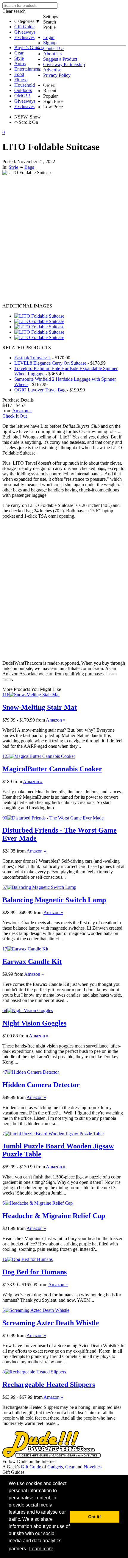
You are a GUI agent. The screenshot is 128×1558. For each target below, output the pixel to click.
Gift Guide (24, 26)
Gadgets (55, 1466)
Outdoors (23, 90)
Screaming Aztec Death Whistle (50, 1323)
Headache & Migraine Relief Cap (53, 1216)
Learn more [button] (41, 1548)
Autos (20, 63)
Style (19, 58)
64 (4, 1010)
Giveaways (24, 32)
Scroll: (22, 122)
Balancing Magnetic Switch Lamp (54, 900)
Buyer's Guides (28, 47)
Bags (29, 167)
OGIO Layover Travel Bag (39, 389)
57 (4, 887)
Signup (50, 42)
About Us (52, 53)
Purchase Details (18, 399)
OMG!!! (22, 95)
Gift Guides (13, 1472)
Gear (19, 52)
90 (4, 817)
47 (4, 1072)
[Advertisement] (64, 239)
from (40, 719)
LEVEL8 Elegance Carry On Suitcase (50, 363)
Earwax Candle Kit (32, 961)
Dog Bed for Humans (34, 1272)
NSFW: (21, 116)
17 (4, 948)
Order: (49, 85)
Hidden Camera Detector (41, 1085)
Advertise (52, 69)
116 (5, 694)
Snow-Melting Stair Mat (39, 707)
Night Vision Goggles (34, 1023)
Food (19, 74)
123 (6, 756)
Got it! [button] (94, 1516)
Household (24, 85)
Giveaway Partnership (64, 64)
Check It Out (14, 416)
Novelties (93, 1466)
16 (4, 1259)
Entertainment (27, 68)
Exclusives (24, 37)
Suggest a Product (60, 59)
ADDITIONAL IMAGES (27, 305)
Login (48, 37)
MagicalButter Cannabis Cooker (52, 769)
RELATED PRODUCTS (26, 347)
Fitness (20, 79)
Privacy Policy (57, 75)
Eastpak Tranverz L (32, 357)
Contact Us (53, 48)
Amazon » (55, 719)
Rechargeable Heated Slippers (48, 1384)
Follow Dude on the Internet (29, 1461)
